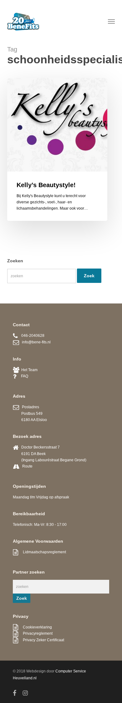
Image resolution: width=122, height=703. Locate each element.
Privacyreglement (35, 633)
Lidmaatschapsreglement (42, 552)
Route (27, 466)
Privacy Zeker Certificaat (41, 640)
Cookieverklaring (35, 627)
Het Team (28, 370)
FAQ (22, 376)
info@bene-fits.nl (35, 342)
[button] (111, 21)
